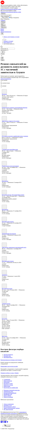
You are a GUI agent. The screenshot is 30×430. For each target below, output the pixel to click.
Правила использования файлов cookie (11, 12)
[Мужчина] (4, 105)
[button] (2, 29)
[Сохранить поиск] (2, 58)
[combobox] (8, 49)
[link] (3, 25)
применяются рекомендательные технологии (13, 412)
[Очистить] (3, 52)
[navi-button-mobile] (2, 33)
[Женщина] (4, 91)
